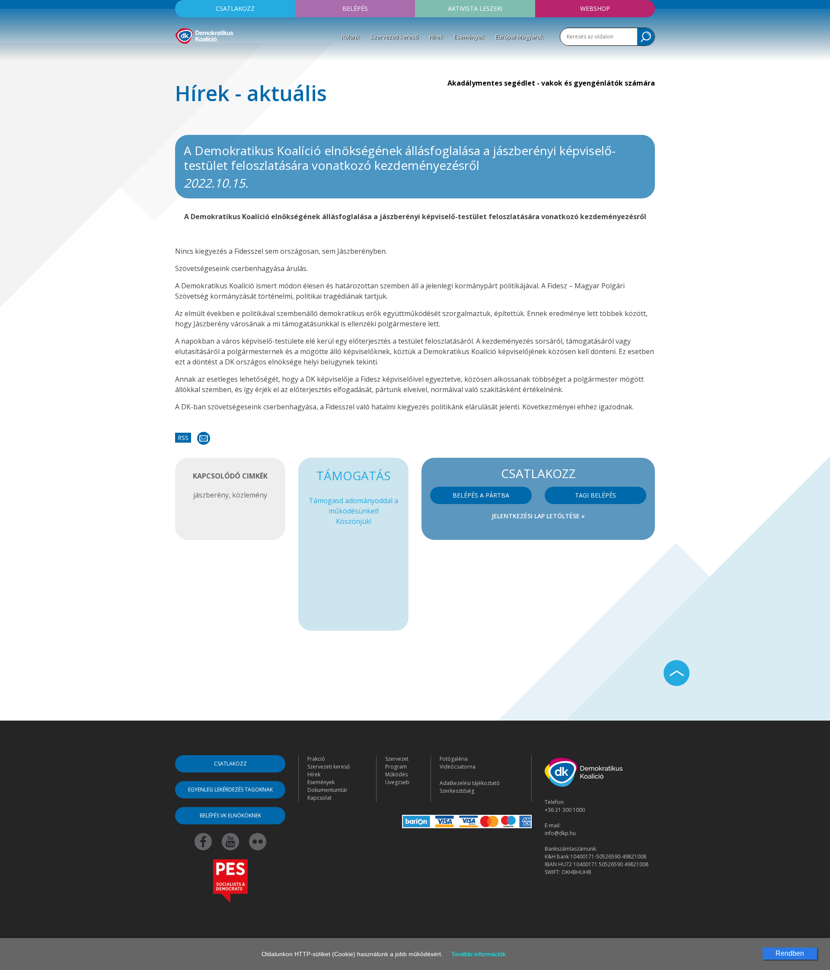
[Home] (204, 34)
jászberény (211, 495)
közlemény (249, 495)
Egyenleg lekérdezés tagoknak (230, 789)
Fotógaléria (454, 759)
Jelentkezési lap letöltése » (538, 516)
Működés (396, 774)
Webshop (595, 8)
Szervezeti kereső (394, 37)
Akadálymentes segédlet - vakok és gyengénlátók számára (551, 83)
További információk (478, 954)
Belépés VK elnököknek (230, 815)
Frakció (316, 759)
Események (469, 37)
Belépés (355, 8)
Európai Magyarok (519, 37)
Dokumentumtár (327, 790)
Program (396, 766)
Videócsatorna (458, 766)
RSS (183, 438)
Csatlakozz (235, 8)
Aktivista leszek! (475, 8)
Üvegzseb (397, 782)
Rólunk (351, 37)
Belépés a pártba (481, 495)
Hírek (436, 37)
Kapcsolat (319, 797)
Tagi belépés (595, 495)
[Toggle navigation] (180, 56)
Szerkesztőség (457, 791)
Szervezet (397, 759)
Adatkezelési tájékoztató (470, 783)
